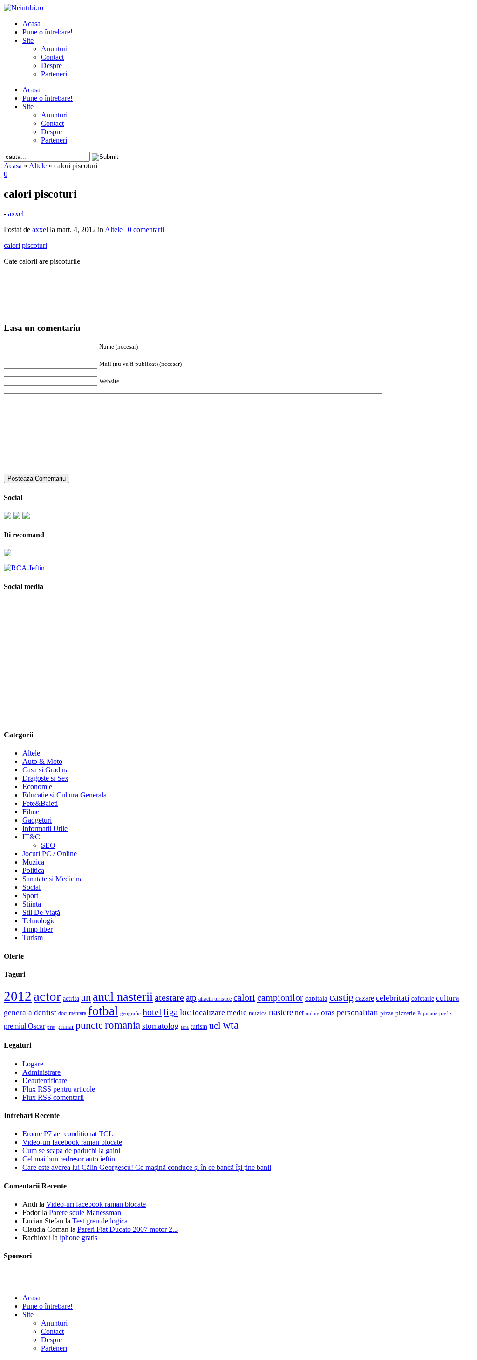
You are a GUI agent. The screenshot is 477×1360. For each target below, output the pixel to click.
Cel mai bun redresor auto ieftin (68, 1159)
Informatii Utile (45, 828)
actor (47, 996)
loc (185, 1012)
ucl (215, 1025)
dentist (45, 1012)
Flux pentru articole (58, 1089)
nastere (281, 1012)
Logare (32, 1064)
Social (31, 887)
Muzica (33, 862)
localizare (208, 1012)
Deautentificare (44, 1081)
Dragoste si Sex (45, 778)
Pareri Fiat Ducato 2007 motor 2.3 (127, 1229)
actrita (71, 998)
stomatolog (160, 1025)
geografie (130, 1013)
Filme (30, 812)
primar (65, 1026)
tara (185, 1027)
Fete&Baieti (40, 803)
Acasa (31, 23)
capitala (316, 998)
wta (231, 1024)
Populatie (427, 1013)
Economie (37, 786)
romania (122, 1025)
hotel (152, 1012)
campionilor (280, 997)
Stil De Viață (41, 912)
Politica (33, 870)
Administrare (41, 1072)
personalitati (357, 1012)
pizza (387, 1013)
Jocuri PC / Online (49, 854)
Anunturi (54, 49)
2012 (18, 996)
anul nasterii (123, 996)
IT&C (31, 837)
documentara (72, 1013)
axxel (16, 214)
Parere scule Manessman (85, 1212)
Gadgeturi (37, 820)
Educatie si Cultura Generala (64, 795)
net (299, 1013)
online (312, 1013)
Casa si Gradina (45, 770)
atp (191, 998)
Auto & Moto (42, 761)
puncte (89, 1025)
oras (328, 1012)
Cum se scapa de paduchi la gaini (71, 1150)
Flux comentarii (53, 1097)
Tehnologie (38, 921)
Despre (51, 65)
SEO (48, 845)
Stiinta (31, 904)
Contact (52, 57)
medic (237, 1012)
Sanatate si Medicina (52, 879)
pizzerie (405, 1013)
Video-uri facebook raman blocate (72, 1142)
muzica (258, 1013)
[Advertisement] (238, 287)
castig (341, 997)
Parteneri (54, 74)
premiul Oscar (24, 1026)
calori (244, 998)
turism (199, 1026)
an (86, 997)
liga (171, 1012)
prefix (445, 1013)
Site (28, 40)
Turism (32, 937)
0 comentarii (146, 230)
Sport (30, 896)
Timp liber (37, 929)
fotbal (103, 1011)
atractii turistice (215, 999)
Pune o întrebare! (47, 32)
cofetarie (422, 998)
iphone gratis (78, 1238)
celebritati (392, 998)
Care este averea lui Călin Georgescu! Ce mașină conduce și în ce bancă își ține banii (146, 1167)
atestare (169, 997)
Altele (38, 166)
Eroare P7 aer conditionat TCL (67, 1134)
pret (51, 1027)
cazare (364, 998)
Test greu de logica (100, 1221)
